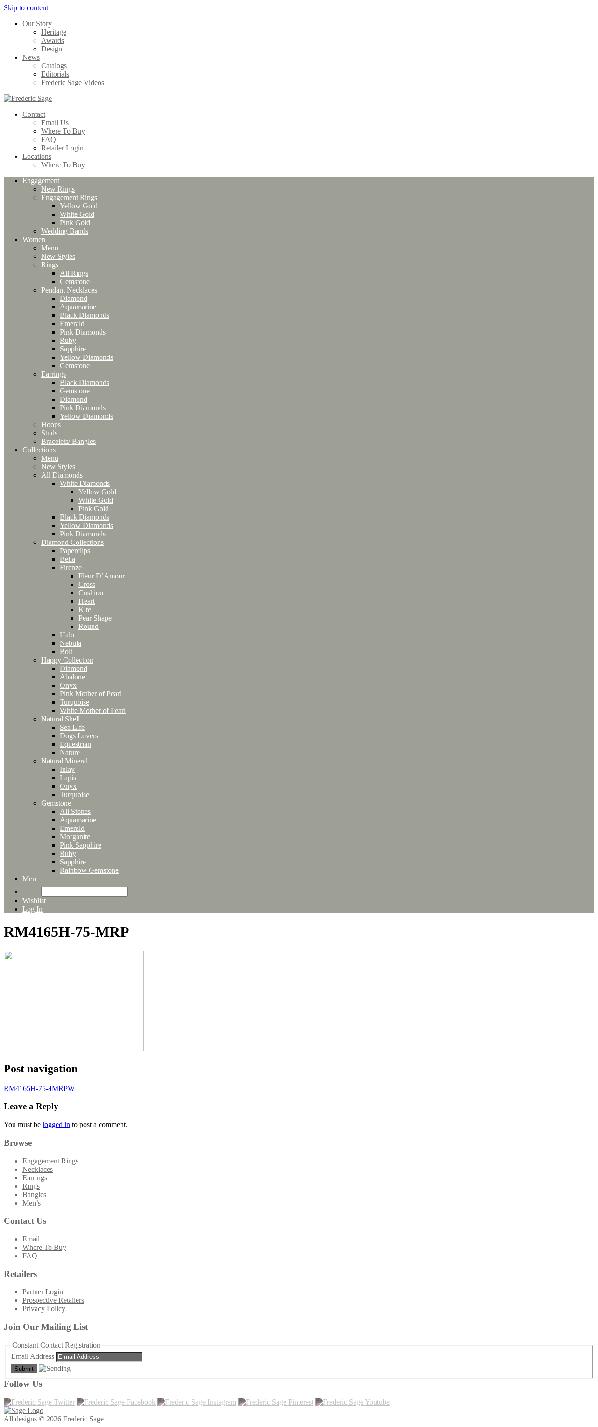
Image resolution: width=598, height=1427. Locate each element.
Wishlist (34, 901)
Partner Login (42, 1292)
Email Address (33, 1356)
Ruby (68, 340)
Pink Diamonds (83, 332)
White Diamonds (85, 483)
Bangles (34, 1195)
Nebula (70, 643)
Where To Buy (63, 131)
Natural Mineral (64, 761)
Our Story (37, 24)
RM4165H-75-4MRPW (39, 1088)
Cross (86, 584)
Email (31, 1239)
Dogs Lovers (79, 736)
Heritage (53, 32)
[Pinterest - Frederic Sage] (275, 1402)
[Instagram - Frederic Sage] (196, 1402)
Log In (32, 909)
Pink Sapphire (80, 845)
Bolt (66, 652)
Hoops (51, 424)
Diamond (73, 298)
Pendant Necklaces (69, 290)
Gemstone (75, 281)
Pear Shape (95, 618)
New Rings (58, 189)
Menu (49, 248)
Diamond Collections (72, 542)
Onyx (68, 685)
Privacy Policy (43, 1309)
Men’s (31, 1203)
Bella (67, 559)
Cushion (90, 593)
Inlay (67, 769)
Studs (49, 433)
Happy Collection (67, 660)
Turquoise (74, 702)
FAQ (48, 139)
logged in (56, 1124)
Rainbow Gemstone (89, 870)
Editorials (55, 74)
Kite (84, 610)
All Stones (75, 811)
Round (88, 626)
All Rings (74, 273)
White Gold (77, 214)
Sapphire (73, 349)
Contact (33, 114)
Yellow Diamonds (86, 357)
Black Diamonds (84, 315)
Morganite (75, 837)
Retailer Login (62, 148)
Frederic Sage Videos (72, 82)
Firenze (71, 567)
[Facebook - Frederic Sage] (116, 1402)
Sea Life (72, 727)
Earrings (53, 374)
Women (33, 239)
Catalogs (54, 66)
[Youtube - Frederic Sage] (352, 1402)
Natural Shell (60, 719)
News (31, 57)
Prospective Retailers (53, 1300)
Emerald (72, 324)
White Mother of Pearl (93, 710)
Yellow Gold (79, 206)
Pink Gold (75, 223)
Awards (52, 40)
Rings (49, 265)
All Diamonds (62, 475)
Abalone (72, 677)
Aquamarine (78, 307)
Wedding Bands (64, 231)
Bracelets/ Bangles (68, 441)
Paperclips (75, 551)
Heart (86, 601)
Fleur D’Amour (101, 576)
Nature (70, 752)
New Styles (58, 256)
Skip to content (26, 8)
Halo (67, 635)
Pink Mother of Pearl (90, 694)
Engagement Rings (50, 1161)
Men (29, 879)
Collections (39, 450)
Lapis (68, 778)
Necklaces (37, 1169)
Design (51, 49)
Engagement (40, 181)
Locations (36, 156)
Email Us (55, 123)
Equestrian (75, 744)
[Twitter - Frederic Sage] (39, 1402)
